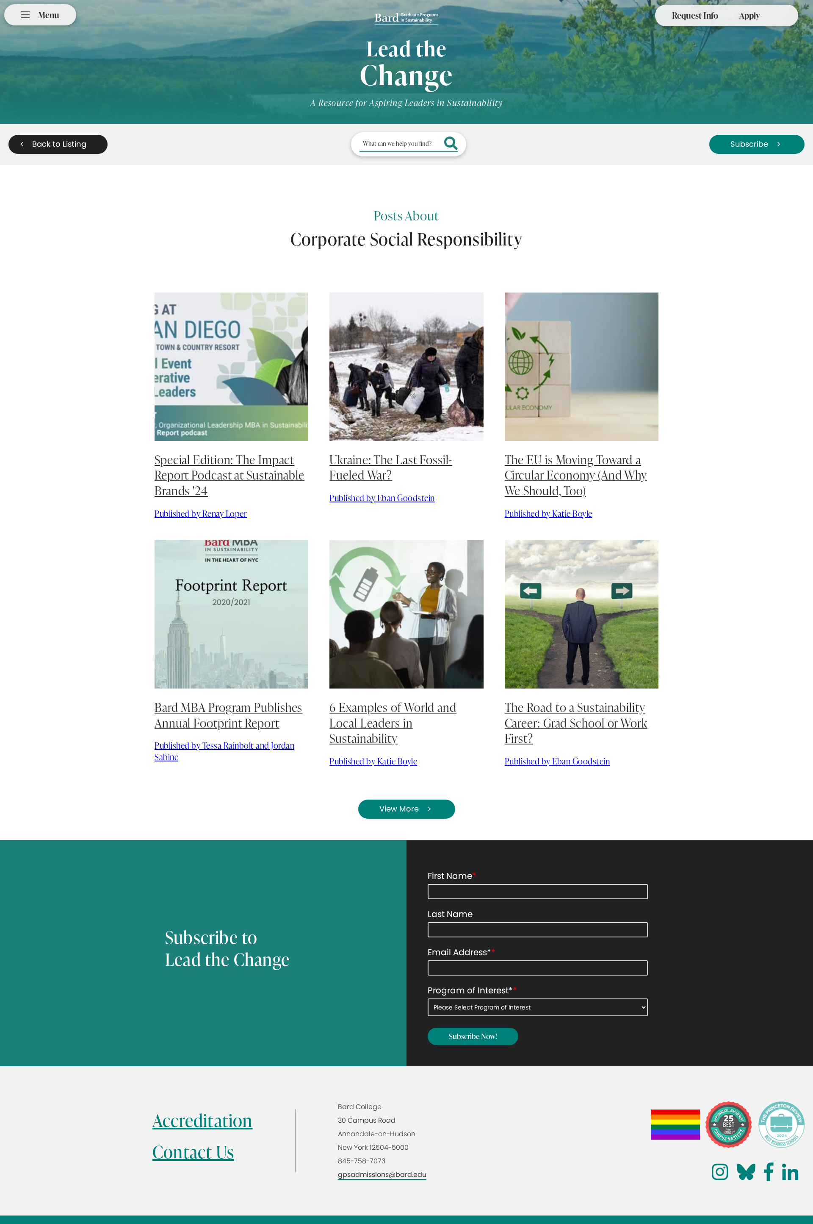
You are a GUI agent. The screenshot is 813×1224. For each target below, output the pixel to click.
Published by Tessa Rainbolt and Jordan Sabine (224, 751)
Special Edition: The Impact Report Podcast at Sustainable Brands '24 (229, 475)
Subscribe (749, 144)
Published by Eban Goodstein (382, 498)
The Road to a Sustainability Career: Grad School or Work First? (576, 722)
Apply (749, 15)
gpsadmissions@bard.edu (382, 1174)
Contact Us (193, 1151)
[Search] (451, 144)
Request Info (695, 15)
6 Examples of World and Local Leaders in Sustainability (392, 722)
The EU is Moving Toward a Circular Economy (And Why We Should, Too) (576, 475)
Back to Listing (59, 144)
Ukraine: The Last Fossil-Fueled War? (390, 467)
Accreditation (202, 1120)
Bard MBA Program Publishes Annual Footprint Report (228, 714)
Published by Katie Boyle (548, 513)
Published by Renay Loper (201, 513)
